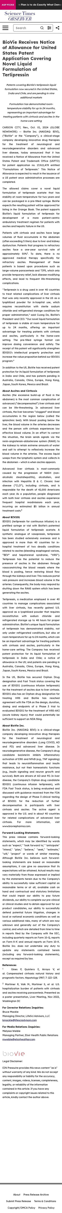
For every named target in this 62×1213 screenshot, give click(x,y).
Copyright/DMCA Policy (21, 1207)
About (16, 1194)
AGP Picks (8, 4)
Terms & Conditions (45, 1201)
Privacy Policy (46, 1207)
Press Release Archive (36, 1194)
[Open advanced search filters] (49, 27)
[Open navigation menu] (5, 28)
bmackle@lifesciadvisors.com (19, 1020)
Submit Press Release (18, 1201)
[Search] (42, 27)
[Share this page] (57, 28)
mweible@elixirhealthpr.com (18, 1039)
